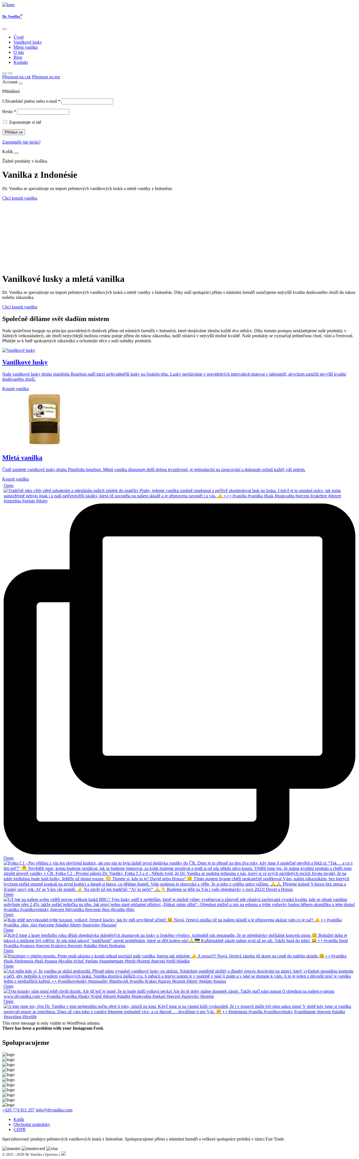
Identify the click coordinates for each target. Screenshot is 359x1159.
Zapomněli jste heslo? (21, 142)
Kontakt (20, 62)
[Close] (4, 29)
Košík (18, 1119)
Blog (17, 57)
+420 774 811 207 (18, 1110)
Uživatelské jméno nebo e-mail (31, 101)
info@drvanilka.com (54, 1110)
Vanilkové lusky (27, 42)
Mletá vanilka (25, 47)
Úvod (18, 37)
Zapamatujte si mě (25, 122)
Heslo (9, 111)
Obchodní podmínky (31, 1124)
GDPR (19, 1129)
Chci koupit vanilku (19, 198)
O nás (18, 52)
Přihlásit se (13, 132)
